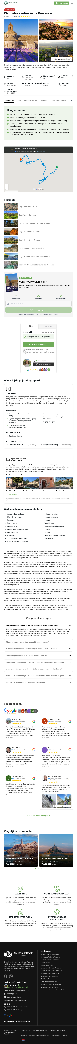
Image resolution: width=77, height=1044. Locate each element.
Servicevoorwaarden (40, 1030)
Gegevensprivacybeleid (57, 1030)
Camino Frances (46, 962)
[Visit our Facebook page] (5, 976)
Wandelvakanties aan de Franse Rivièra (53, 990)
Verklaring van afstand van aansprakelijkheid (35, 1035)
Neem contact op (62, 3)
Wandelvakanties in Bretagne (50, 973)
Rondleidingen (46, 951)
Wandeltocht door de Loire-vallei (51, 984)
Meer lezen (9, 738)
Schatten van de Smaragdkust (50, 954)
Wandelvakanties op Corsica (49, 987)
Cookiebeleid (56, 1035)
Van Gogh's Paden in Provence (50, 957)
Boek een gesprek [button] (45, 364)
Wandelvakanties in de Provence (51, 968)
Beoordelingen (25, 1030)
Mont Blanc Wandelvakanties (49, 979)
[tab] (29, 326)
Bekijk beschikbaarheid (37, 344)
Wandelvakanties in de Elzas (49, 976)
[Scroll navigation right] (71, 101)
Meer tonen (12, 494)
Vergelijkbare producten (18, 831)
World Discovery (24, 1021)
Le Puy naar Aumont (47, 965)
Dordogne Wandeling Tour (49, 981)
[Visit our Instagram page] (11, 976)
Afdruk (65, 1035)
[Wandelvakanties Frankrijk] (19, 954)
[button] (24, 16)
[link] (19, 994)
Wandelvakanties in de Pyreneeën (51, 970)
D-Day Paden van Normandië (50, 960)
